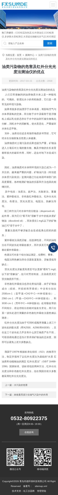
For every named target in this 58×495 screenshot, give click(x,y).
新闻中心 (29, 55)
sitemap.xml (41, 486)
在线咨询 (29, 432)
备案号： (27, 486)
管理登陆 (41, 491)
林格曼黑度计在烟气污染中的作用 (31, 394)
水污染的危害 (21, 385)
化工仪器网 (28, 491)
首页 (19, 55)
